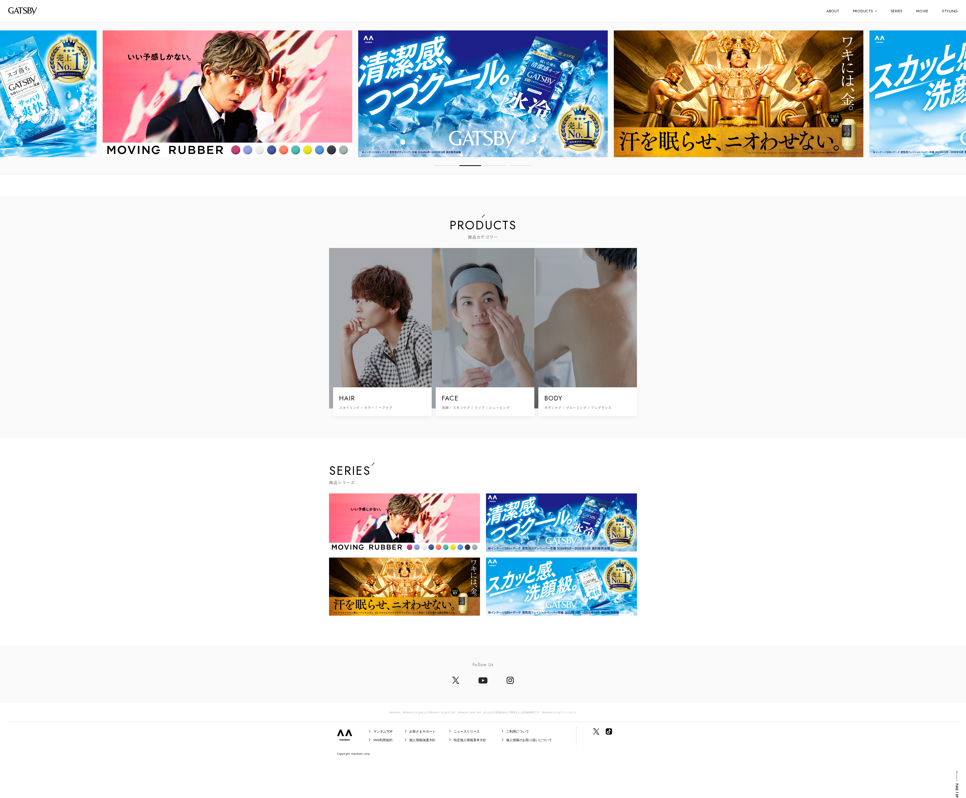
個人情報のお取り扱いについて (529, 740)
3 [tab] (496, 165)
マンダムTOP (383, 731)
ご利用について (517, 731)
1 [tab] (445, 165)
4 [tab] (521, 165)
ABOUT (832, 11)
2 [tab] (470, 165)
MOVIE (922, 11)
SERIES (897, 11)
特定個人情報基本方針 (470, 740)
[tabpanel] (483, 93)
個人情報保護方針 (422, 740)
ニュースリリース (467, 731)
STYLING (950, 11)
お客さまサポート (422, 731)
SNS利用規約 (382, 740)
